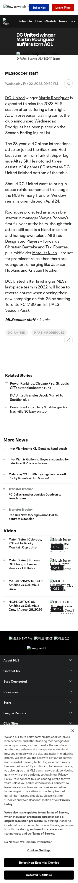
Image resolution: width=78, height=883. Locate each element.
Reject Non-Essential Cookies (39, 862)
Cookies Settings (38, 850)
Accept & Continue (39, 875)
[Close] (73, 730)
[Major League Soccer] (7, 21)
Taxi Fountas (57, 247)
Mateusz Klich (44, 252)
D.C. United (15, 97)
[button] (73, 21)
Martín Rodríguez (54, 97)
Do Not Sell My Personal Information (28, 842)
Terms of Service (57, 812)
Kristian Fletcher (42, 270)
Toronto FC (15, 304)
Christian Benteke (21, 247)
